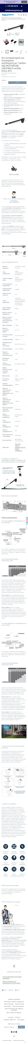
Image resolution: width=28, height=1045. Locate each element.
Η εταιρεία (10, 1017)
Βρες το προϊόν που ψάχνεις (14, 1012)
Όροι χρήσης (7, 1006)
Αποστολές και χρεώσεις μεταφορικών (14, 1001)
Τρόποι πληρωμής (9, 1004)
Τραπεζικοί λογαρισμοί (14, 999)
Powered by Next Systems (18, 1040)
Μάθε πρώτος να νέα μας (14, 1023)
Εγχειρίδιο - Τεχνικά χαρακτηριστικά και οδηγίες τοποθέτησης (20, 447)
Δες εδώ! (24, 1)
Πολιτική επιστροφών (18, 1006)
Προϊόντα (17, 1017)
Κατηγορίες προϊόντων (10, 1019)
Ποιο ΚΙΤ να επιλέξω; (14, 174)
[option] (7, 52)
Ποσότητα (3, 80)
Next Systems (9, 1040)
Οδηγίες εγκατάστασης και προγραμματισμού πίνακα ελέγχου (11, 982)
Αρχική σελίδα (4, 17)
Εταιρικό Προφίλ (19, 1004)
